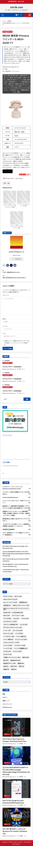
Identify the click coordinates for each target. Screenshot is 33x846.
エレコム (23, 624)
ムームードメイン (7, 435)
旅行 (5, 660)
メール (5, 326)
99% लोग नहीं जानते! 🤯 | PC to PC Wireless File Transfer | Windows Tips (15, 831)
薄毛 (13, 669)
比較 (5, 666)
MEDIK (16, 135)
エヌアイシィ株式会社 (10, 624)
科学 (13, 666)
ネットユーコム (21, 639)
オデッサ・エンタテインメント (12, 627)
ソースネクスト (8, 636)
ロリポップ (7, 654)
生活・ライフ (7, 734)
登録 (4, 694)
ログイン (5, 697)
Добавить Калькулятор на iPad (12, 488)
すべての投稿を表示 (16, 259)
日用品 (4, 31)
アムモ (16, 618)
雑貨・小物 (10, 31)
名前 (4, 319)
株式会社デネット (9, 663)
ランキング (17, 651)
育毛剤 (6, 669)
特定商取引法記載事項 (8, 529)
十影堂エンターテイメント (11, 657)
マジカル (7, 651)
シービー (6, 630)
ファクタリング (19, 645)
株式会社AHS (15, 660)
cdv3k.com (16, 7)
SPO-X (6, 615)
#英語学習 (23, 602)
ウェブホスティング (10, 621)
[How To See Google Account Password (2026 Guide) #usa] (16, 788)
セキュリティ (8, 633)
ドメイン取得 (21, 636)
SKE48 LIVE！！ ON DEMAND (13, 612)
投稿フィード (6, 700)
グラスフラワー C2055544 (12, 367)
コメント (6, 295)
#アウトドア (7, 596)
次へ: (14, 276)
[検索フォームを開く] (21, 15)
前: (11, 271)
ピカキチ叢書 (6, 462)
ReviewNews (27, 842)
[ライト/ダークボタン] (17, 15)
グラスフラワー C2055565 (12, 391)
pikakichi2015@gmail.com (11, 67)
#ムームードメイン (10, 602)
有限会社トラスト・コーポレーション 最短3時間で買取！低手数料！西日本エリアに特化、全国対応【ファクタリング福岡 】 (16, 513)
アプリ (7, 618)
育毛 (21, 666)
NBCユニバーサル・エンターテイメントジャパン (16, 609)
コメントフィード (7, 704)
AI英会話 (7, 605)
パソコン (7, 645)
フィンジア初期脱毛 (20, 648)
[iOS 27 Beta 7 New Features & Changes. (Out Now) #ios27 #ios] (16, 727)
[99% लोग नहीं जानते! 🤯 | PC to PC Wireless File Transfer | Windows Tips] (16, 817)
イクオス (24, 618)
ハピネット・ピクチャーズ (11, 642)
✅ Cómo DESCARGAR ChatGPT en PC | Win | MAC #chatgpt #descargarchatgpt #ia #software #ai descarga (16, 553)
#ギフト (18, 596)
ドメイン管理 (8, 639)
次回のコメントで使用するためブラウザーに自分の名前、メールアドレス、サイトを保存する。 (16, 343)
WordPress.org (7, 707)
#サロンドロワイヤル (10, 599)
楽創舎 (21, 663)
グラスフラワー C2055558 (12, 379)
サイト (4, 333)
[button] (2, 15)
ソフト (19, 633)
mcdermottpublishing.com (10, 497)
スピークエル (17, 630)
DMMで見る (7, 171)
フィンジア (7, 648)
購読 (30, 15)
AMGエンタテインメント (21, 605)
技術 (25, 657)
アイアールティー (18, 615)
